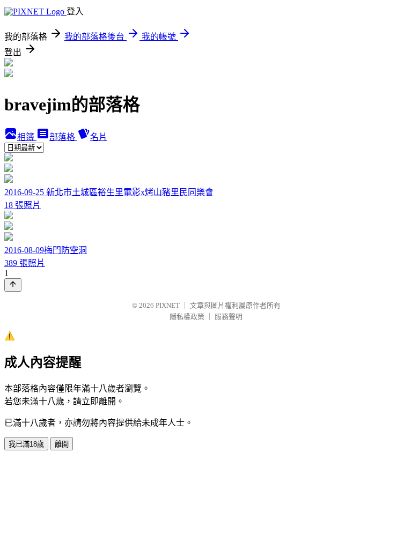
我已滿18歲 (26, 444)
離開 (62, 444)
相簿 (26, 137)
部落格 (63, 137)
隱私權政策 (187, 317)
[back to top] (12, 285)
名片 (98, 137)
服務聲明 (228, 317)
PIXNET (168, 305)
